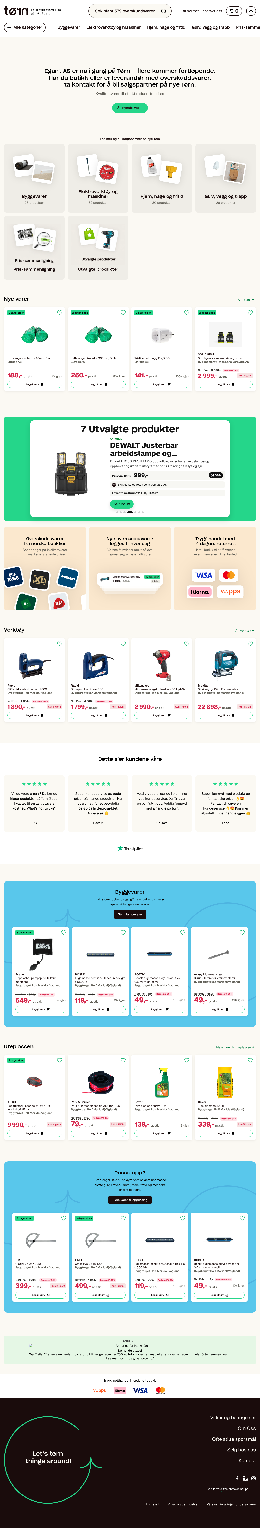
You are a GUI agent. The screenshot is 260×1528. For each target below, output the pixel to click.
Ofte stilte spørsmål (234, 1439)
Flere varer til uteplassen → (235, 1047)
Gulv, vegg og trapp (211, 27)
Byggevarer (69, 27)
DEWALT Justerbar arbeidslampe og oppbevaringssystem (149, 449)
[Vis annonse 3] (125, 512)
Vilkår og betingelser (233, 1417)
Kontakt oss (212, 11)
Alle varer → (246, 300)
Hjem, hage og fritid (166, 27)
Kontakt (247, 1460)
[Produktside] (34, 334)
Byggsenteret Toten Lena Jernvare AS (142, 484)
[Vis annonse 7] (143, 512)
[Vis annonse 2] (121, 512)
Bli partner (190, 11)
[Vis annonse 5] (135, 512)
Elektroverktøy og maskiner (114, 27)
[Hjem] (16, 11)
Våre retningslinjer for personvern (231, 1504)
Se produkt (122, 504)
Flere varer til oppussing (130, 1200)
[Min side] (251, 11)
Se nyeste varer (130, 107)
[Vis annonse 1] (117, 512)
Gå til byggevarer (130, 914)
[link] (130, 472)
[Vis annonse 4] (130, 512)
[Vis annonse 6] (139, 512)
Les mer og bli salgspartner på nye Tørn (130, 139)
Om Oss (247, 1428)
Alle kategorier (28, 27)
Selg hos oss (241, 1450)
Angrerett (152, 1504)
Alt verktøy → (244, 630)
